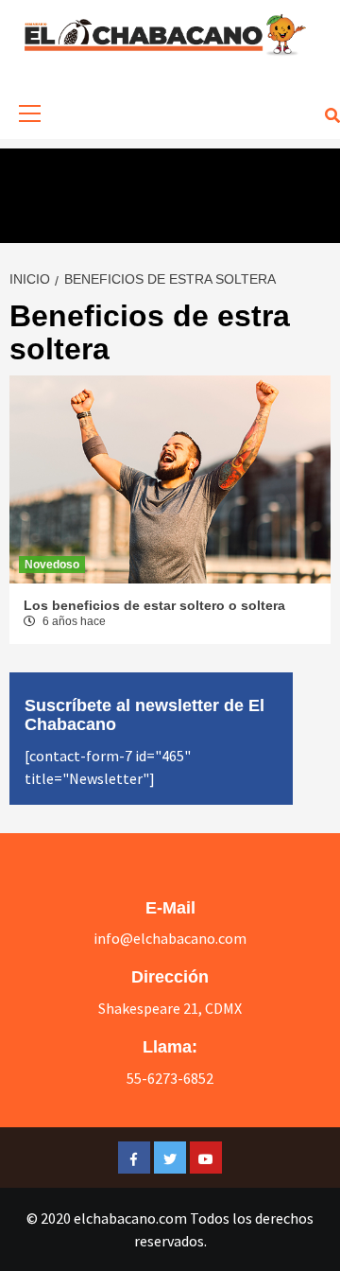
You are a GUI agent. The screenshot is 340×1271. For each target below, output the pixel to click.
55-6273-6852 (170, 1078)
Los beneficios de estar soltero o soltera (154, 605)
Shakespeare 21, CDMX (170, 1008)
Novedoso (52, 564)
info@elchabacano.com (170, 938)
